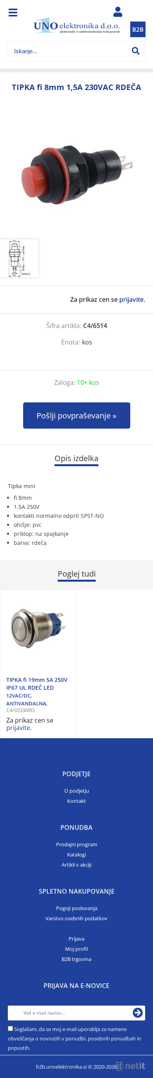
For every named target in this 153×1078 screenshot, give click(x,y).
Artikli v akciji (76, 864)
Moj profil (76, 948)
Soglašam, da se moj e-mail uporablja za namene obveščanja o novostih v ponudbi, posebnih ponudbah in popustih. (74, 1038)
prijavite (131, 299)
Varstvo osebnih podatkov (76, 918)
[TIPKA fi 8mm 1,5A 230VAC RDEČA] (76, 174)
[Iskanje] (136, 51)
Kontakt (76, 800)
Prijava (76, 938)
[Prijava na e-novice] (137, 1013)
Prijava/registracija (118, 13)
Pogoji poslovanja (76, 908)
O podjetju (76, 790)
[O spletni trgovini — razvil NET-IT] (130, 1066)
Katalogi (76, 854)
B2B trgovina (76, 959)
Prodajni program (76, 844)
